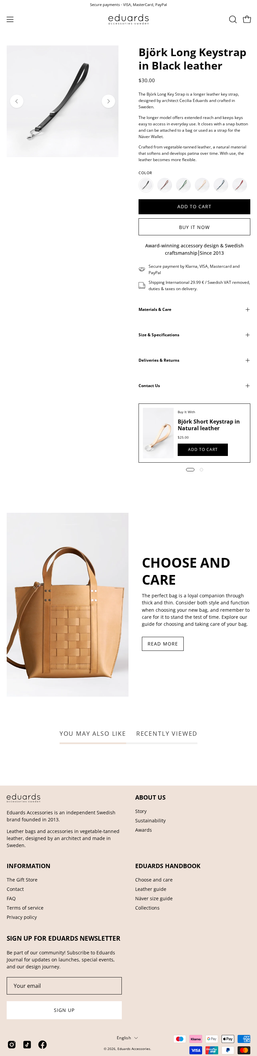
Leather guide (150, 889)
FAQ (11, 898)
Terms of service (25, 908)
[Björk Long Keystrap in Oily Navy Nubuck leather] (220, 185)
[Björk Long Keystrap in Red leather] (239, 185)
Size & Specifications (159, 335)
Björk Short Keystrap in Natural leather (209, 425)
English (124, 1037)
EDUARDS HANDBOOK (167, 865)
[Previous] (16, 101)
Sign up (64, 1010)
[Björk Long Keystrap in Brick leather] (164, 185)
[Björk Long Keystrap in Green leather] (183, 185)
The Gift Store (22, 879)
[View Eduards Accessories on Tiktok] (27, 1045)
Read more (163, 643)
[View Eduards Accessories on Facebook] (42, 1045)
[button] (232, 19)
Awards (143, 830)
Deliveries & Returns (159, 360)
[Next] (108, 101)
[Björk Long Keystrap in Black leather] (146, 185)
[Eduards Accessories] (128, 19)
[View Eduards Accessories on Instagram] (12, 1045)
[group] (128, 4)
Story (141, 811)
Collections (147, 908)
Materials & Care (155, 309)
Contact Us (149, 385)
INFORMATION (29, 865)
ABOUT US (150, 797)
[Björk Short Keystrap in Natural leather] (158, 433)
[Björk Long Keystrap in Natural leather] (202, 185)
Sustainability (150, 820)
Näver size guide (154, 898)
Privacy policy (22, 917)
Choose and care (154, 879)
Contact (15, 889)
